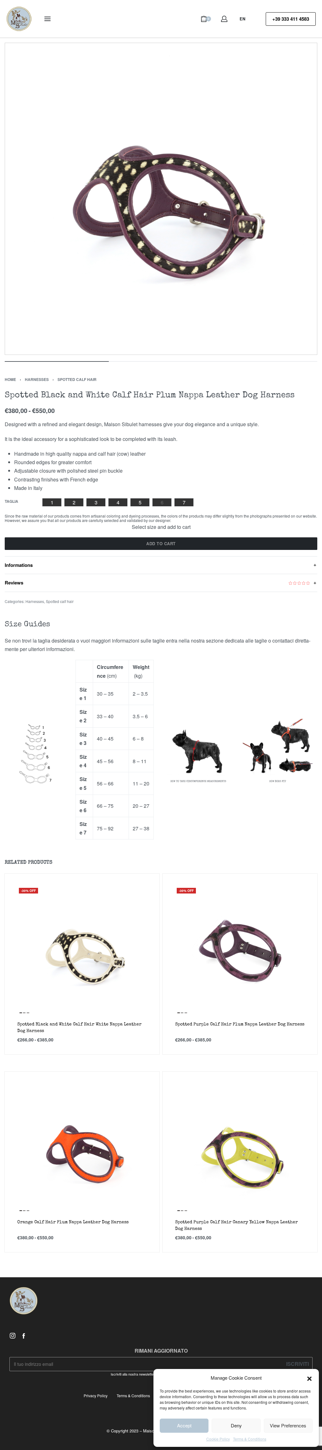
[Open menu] (47, 18)
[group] (82, 951)
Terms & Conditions (249, 1439)
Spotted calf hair (77, 379)
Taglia (11, 501)
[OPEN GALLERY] (161, 199)
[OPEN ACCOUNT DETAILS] (224, 18)
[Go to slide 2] (28, 1012)
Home (10, 379)
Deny (236, 1425)
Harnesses (37, 379)
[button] (309, 1378)
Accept (184, 1425)
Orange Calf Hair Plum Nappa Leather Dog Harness (73, 1222)
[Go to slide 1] (24, 1012)
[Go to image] (57, 361)
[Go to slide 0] (21, 1012)
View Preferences (288, 1425)
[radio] (51, 502)
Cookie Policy (218, 1439)
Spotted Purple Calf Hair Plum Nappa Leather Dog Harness (239, 1024)
